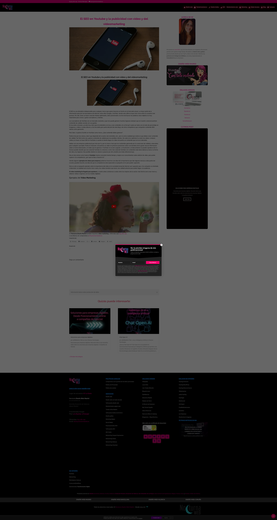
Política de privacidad (142, 271)
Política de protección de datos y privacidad (144, 265)
